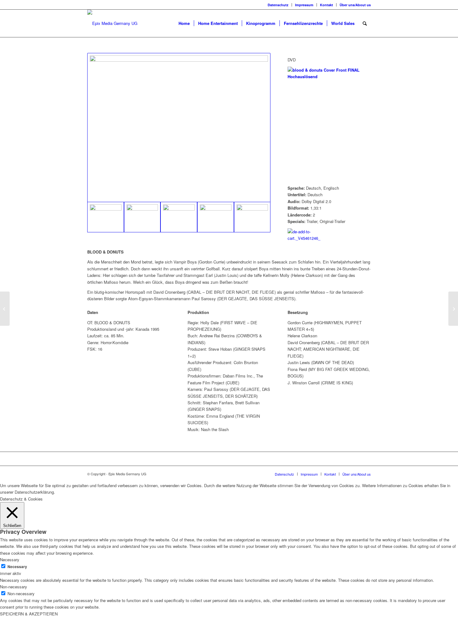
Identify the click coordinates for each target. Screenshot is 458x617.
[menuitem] (278, 5)
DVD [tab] (292, 60)
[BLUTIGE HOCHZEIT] (453, 309)
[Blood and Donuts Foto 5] (215, 217)
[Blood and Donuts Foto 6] (252, 217)
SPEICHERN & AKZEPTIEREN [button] (29, 614)
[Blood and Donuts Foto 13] (178, 217)
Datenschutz (278, 4)
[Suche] (365, 23)
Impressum (304, 4)
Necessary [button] (9, 559)
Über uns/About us (355, 4)
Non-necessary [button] (13, 587)
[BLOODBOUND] (5, 309)
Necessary (17, 566)
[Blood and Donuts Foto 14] (178, 127)
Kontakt (326, 4)
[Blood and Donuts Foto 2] (142, 217)
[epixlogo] (112, 23)
